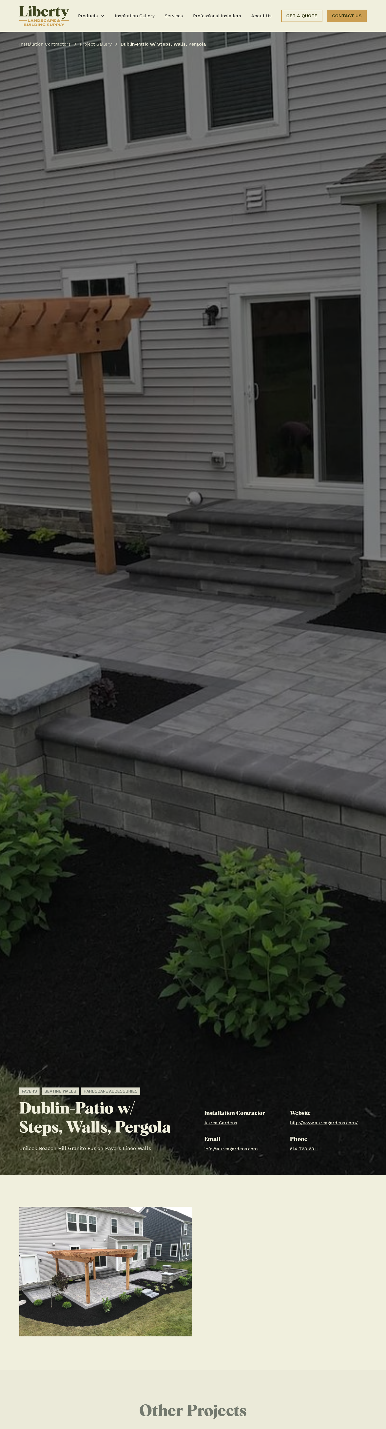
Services (174, 15)
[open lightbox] (105, 1271)
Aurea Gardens (220, 1122)
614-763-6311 (304, 1148)
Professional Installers (217, 15)
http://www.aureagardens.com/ (324, 1122)
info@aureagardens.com (231, 1148)
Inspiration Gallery (135, 15)
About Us (261, 15)
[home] (44, 16)
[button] (91, 16)
